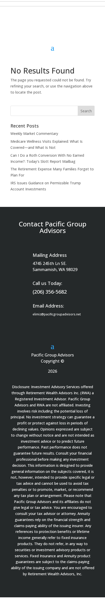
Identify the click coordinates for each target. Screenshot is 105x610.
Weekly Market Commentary (34, 133)
